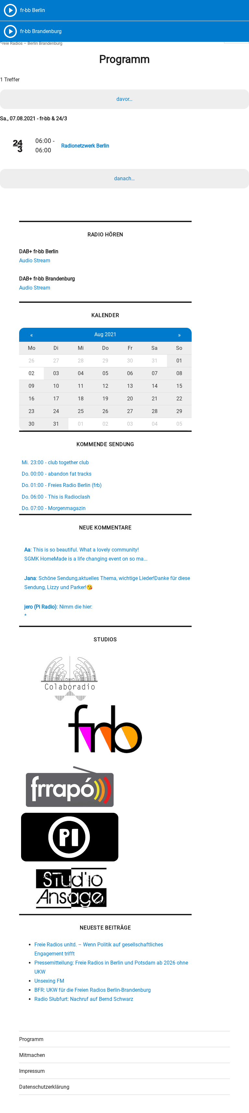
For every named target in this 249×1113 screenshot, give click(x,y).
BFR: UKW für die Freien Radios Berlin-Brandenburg (92, 990)
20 (130, 399)
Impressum (32, 1071)
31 (155, 361)
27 (56, 361)
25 (81, 411)
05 (105, 373)
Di (55, 348)
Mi (81, 348)
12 (105, 386)
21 (155, 399)
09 (31, 386)
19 (105, 399)
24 (56, 411)
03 (56, 373)
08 (179, 373)
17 (56, 399)
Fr (130, 348)
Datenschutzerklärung (44, 1087)
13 (130, 386)
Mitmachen (32, 1055)
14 (155, 386)
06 (130, 373)
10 (56, 386)
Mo (31, 348)
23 (31, 411)
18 (81, 399)
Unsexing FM (49, 981)
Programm (31, 1039)
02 (31, 373)
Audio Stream (34, 260)
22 (179, 399)
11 (81, 386)
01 (179, 361)
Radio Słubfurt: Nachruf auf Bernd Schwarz (83, 999)
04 (81, 373)
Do (105, 348)
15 (179, 386)
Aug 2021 (105, 334)
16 (31, 399)
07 (155, 373)
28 (81, 361)
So (179, 348)
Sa (154, 348)
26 (31, 361)
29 (105, 361)
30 (130, 361)
